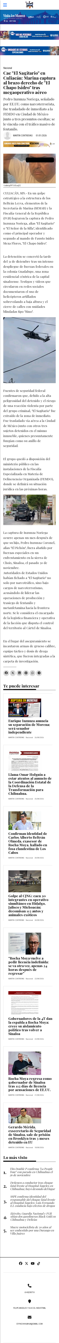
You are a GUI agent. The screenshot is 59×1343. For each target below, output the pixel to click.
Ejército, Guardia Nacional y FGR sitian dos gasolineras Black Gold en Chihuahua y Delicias (33, 1216)
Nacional (7, 68)
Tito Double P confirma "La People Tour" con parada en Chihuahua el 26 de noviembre (31, 1172)
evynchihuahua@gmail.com (30, 1324)
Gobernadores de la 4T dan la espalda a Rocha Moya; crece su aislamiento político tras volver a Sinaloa (30, 1026)
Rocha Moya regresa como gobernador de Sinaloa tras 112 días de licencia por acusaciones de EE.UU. (30, 1084)
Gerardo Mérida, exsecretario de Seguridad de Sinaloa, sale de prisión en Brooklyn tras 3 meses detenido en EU (29, 1134)
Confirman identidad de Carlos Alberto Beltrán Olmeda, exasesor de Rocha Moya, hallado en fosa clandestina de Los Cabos (27, 843)
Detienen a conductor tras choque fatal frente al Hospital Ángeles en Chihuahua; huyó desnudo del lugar (32, 1186)
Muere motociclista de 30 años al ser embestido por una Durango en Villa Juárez (32, 1230)
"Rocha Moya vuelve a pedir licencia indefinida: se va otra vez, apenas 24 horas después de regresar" (28, 966)
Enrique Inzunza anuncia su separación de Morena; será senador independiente (29, 726)
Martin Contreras (23, 135)
